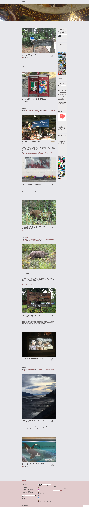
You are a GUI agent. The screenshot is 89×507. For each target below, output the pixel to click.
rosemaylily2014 (42, 488)
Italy (63, 97)
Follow (59, 36)
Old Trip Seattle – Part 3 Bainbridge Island (30, 55)
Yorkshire (59, 107)
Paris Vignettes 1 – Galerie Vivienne (28, 492)
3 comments (52, 99)
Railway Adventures (59, 3)
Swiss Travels (64, 102)
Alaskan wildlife (50, 239)
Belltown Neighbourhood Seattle (47, 152)
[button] (59, 53)
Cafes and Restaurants (62, 92)
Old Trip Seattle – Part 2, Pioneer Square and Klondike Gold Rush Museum (34, 99)
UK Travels (63, 104)
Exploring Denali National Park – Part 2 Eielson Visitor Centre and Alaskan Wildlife (34, 228)
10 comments (52, 464)
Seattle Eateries (35, 153)
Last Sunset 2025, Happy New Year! (28, 488)
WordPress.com (56, 487)
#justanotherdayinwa (60, 90)
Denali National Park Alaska (25, 284)
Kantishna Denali (35, 284)
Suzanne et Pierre (42, 498)
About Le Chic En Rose (26, 484)
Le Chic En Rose (27, 2)
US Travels (44, 240)
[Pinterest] (25, 498)
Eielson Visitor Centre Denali (31, 240)
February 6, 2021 (52, 465)
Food (47, 3)
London (61, 98)
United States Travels (35, 66)
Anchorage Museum (24, 370)
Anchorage (52, 369)
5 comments (52, 227)
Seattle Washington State (38, 111)
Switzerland (59, 103)
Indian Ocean (61, 96)
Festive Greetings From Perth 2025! (28, 489)
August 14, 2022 (52, 100)
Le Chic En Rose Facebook (61, 152)
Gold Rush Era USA (47, 110)
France (65, 94)
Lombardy (59, 98)
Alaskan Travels (40, 239)
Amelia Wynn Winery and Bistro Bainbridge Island (46, 66)
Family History (42, 110)
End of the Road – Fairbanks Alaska (32, 184)
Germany (59, 95)
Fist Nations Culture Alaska (30, 370)
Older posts (24, 480)
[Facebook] (22, 498)
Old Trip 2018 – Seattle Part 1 (31, 142)
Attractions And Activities (40, 3)
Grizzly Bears (36, 240)
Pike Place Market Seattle (27, 153)
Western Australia (52, 3)
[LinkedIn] (24, 498)
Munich (65, 99)
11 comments (52, 316)
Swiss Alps (61, 102)
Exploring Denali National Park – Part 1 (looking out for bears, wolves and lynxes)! (34, 272)
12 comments (52, 55)
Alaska (26, 239)
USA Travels (44, 111)
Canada (65, 92)
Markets (32, 152)
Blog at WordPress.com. (25, 505)
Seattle (33, 111)
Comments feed (56, 486)
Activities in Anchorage (39, 369)
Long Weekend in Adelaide (26, 491)
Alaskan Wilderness (45, 239)
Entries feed (55, 485)
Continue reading (24, 64)
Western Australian (61, 106)
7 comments (52, 359)
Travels (31, 66)
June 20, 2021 (52, 228)
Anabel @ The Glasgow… (43, 501)
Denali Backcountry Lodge (51, 283)
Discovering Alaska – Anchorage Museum (34, 358)
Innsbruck (62, 97)
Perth (59, 100)
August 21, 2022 (52, 56)
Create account (56, 484)
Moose (39, 240)
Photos (24, 485)
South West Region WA (62, 101)
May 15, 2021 (52, 360)
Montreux (63, 99)
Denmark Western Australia (60, 94)
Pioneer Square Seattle (29, 111)
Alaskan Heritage (44, 369)
